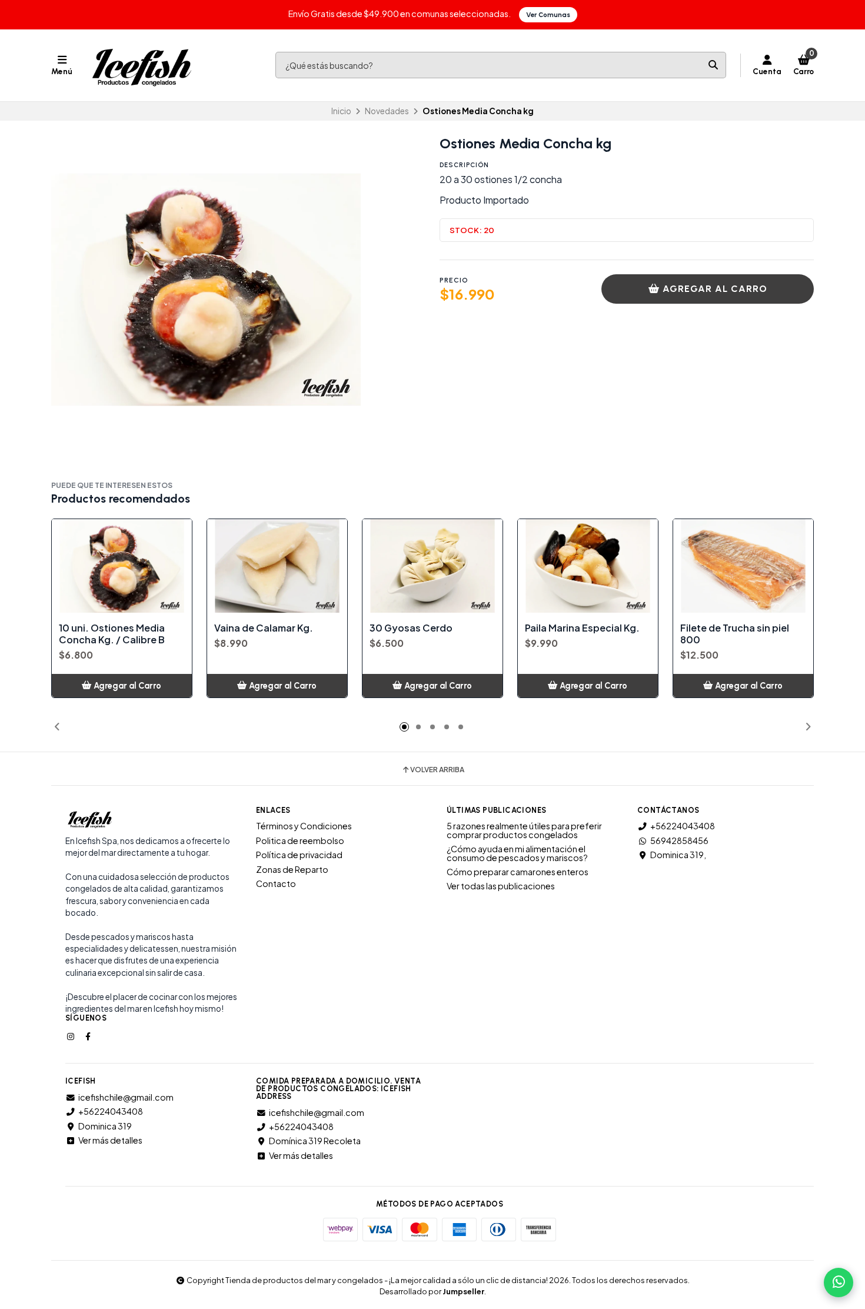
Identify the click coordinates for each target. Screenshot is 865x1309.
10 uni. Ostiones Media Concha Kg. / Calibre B (112, 634)
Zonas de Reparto (292, 869)
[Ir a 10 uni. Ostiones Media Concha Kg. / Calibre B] (122, 566)
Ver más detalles (110, 1140)
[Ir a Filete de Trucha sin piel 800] (743, 566)
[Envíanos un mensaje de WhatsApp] (838, 1282)
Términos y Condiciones (304, 826)
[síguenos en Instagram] (71, 1036)
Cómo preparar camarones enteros (517, 872)
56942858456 (679, 840)
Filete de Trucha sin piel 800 (734, 634)
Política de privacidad (299, 854)
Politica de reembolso (300, 840)
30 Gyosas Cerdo (411, 628)
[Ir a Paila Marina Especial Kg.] (588, 566)
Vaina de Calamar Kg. (263, 628)
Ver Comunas (548, 15)
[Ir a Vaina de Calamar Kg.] (277, 566)
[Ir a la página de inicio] (141, 65)
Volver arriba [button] (437, 769)
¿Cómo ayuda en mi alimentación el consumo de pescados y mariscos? (517, 853)
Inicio (341, 111)
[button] (57, 727)
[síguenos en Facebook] (88, 1036)
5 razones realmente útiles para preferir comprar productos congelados (524, 830)
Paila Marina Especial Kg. (582, 628)
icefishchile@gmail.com (126, 1097)
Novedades (387, 111)
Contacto (276, 883)
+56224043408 (682, 826)
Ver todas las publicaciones (501, 886)
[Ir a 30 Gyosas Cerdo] (432, 566)
